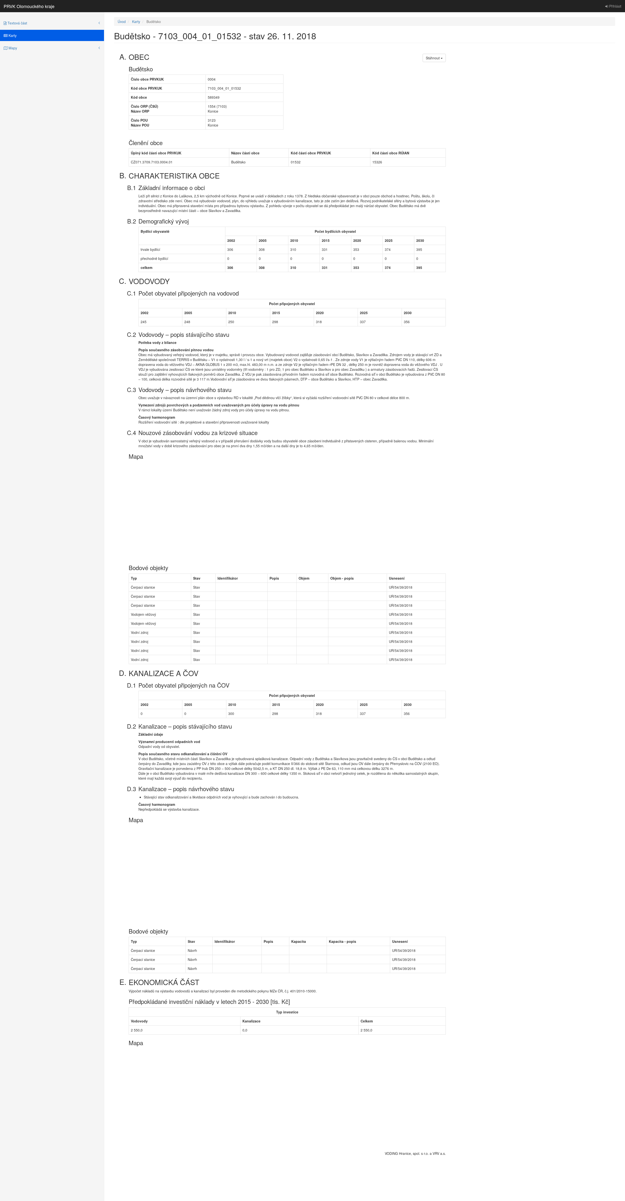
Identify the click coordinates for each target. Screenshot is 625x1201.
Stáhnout (433, 57)
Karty (12, 35)
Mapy (12, 47)
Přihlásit (614, 6)
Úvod (122, 21)
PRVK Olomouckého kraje (29, 6)
